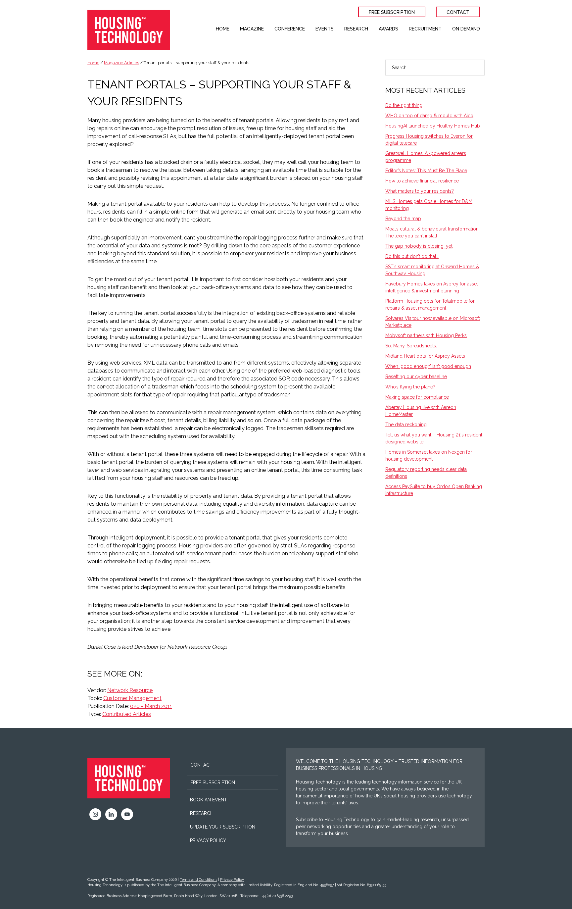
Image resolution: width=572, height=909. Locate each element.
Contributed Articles (126, 714)
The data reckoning (406, 424)
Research (202, 813)
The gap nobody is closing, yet (419, 246)
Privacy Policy (208, 840)
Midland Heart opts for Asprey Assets (425, 356)
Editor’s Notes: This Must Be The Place (426, 170)
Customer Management (132, 698)
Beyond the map (403, 218)
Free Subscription (212, 782)
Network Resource (130, 690)
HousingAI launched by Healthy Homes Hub (432, 125)
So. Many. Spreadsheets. (411, 345)
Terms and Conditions (198, 880)
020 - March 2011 (151, 706)
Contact (201, 765)
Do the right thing (403, 105)
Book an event (208, 799)
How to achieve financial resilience (422, 180)
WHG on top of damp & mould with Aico (429, 115)
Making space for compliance (417, 397)
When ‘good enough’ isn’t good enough (428, 366)
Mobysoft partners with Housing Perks (426, 335)
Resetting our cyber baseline (416, 376)
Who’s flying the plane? (410, 386)
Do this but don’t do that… (412, 256)
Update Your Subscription (222, 827)
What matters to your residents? (419, 191)
